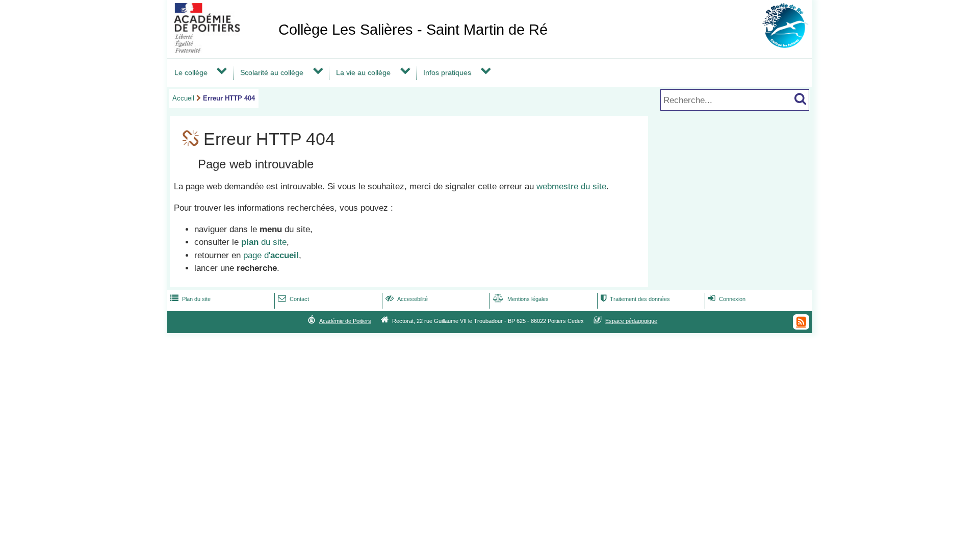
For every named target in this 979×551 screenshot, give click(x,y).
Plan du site (190, 299)
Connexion (726, 299)
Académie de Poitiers (345, 320)
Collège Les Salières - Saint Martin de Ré (413, 29)
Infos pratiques (447, 72)
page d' (271, 255)
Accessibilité (406, 299)
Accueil (183, 98)
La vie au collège (363, 72)
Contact (293, 299)
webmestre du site (571, 186)
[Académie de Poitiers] (221, 50)
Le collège (191, 72)
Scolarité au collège (271, 72)
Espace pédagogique (631, 320)
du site (264, 242)
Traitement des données (635, 299)
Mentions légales (521, 299)
